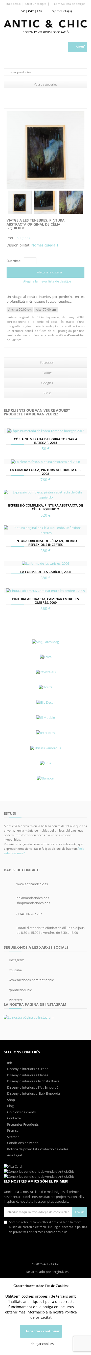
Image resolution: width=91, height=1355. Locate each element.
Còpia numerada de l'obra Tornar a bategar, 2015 (45, 441)
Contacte (13, 1118)
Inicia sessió (13, 4)
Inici (9, 1062)
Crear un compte (35, 4)
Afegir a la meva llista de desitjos (46, 281)
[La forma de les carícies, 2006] (45, 563)
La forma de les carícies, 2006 (45, 571)
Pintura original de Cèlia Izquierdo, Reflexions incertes (45, 543)
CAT (31, 11)
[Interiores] (45, 732)
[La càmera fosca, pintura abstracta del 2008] (45, 461)
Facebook (46, 362)
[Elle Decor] (45, 702)
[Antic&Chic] (45, 24)
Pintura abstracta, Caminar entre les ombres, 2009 (45, 601)
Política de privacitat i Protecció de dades (37, 1149)
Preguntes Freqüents (22, 1124)
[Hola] (45, 763)
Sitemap (12, 1136)
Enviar (79, 1211)
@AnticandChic (20, 990)
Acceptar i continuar (42, 1331)
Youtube (15, 970)
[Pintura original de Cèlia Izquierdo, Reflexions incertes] (45, 530)
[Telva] (45, 656)
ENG (40, 11)
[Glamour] (45, 778)
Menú (80, 46)
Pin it (47, 393)
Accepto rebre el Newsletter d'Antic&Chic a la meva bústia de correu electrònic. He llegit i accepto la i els (48, 1227)
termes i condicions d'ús (50, 1232)
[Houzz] (45, 687)
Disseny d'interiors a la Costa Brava (32, 1081)
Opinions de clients (21, 1112)
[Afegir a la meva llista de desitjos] (8, 429)
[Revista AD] (45, 671)
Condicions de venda (22, 1142)
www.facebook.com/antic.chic (31, 980)
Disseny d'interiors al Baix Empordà (33, 1093)
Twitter (46, 372)
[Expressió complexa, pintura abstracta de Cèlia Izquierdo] (45, 495)
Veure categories (45, 84)
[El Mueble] (45, 717)
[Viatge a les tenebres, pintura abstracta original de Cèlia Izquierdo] (45, 150)
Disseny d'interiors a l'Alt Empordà (32, 1087)
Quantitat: (13, 261)
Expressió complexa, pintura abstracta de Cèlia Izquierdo (45, 507)
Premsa (12, 1130)
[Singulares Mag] (45, 641)
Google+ (46, 383)
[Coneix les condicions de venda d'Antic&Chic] (13, 1166)
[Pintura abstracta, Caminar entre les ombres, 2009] (45, 590)
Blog (10, 1105)
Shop (10, 1099)
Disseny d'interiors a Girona (27, 1068)
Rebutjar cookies (41, 1343)
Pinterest (15, 999)
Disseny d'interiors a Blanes (27, 1075)
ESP (22, 11)
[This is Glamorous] (45, 748)
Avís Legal (14, 1155)
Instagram (16, 960)
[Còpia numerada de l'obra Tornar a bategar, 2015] (45, 431)
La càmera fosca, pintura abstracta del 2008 (45, 472)
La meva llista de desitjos (69, 4)
